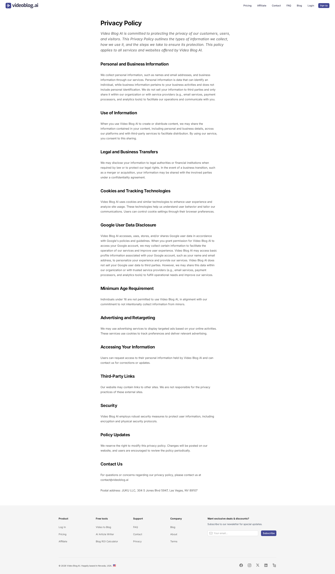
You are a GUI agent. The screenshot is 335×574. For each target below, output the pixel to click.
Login (311, 5)
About (173, 534)
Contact (276, 5)
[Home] (22, 5)
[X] (258, 565)
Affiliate (261, 5)
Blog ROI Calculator (107, 541)
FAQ (288, 5)
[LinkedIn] (266, 565)
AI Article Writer (105, 534)
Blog (299, 5)
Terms (173, 541)
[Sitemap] (274, 565)
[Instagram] (249, 565)
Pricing (247, 5)
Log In (62, 527)
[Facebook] (241, 565)
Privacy (137, 541)
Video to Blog (103, 527)
